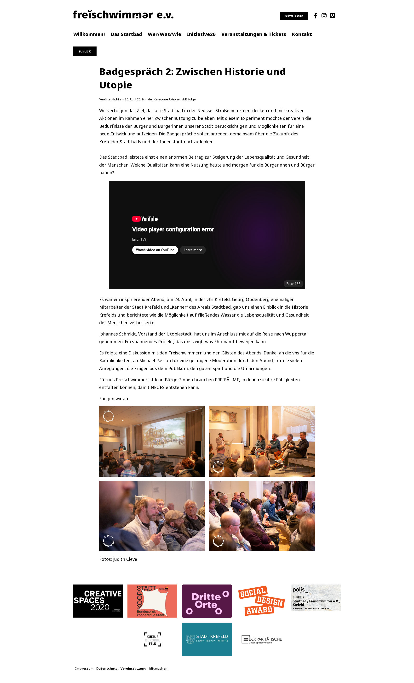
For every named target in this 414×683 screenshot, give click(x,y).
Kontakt (302, 34)
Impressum (84, 668)
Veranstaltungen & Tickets (253, 34)
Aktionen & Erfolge (182, 99)
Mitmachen (158, 668)
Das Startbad (126, 34)
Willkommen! (89, 34)
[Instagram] (324, 15)
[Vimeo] (332, 15)
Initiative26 (201, 34)
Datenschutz (107, 668)
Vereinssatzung (133, 668)
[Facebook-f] (315, 15)
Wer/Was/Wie (164, 34)
